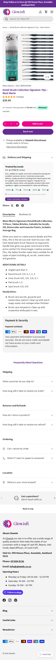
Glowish (9, 538)
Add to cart (37, 124)
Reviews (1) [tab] (25, 214)
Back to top (28, 509)
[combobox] (28, 19)
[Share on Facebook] (17, 205)
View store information (16, 147)
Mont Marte (8, 86)
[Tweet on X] (12, 205)
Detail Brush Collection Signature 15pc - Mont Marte (30, 27)
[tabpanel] (28, 266)
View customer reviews (17, 199)
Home (5, 27)
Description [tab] (9, 214)
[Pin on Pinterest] (22, 205)
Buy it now (28, 131)
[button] (46, 12)
